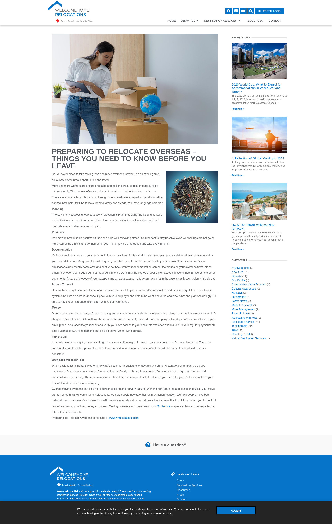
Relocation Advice (243, 322)
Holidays (237, 293)
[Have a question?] (147, 444)
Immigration (239, 297)
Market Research (242, 305)
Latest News (239, 301)
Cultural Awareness (244, 288)
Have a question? (169, 445)
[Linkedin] (236, 11)
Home (171, 20)
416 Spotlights (240, 268)
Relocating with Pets (244, 317)
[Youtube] (243, 11)
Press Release (241, 313)
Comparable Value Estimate (249, 284)
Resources (254, 20)
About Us (188, 20)
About (180, 480)
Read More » (238, 108)
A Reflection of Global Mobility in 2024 (258, 158)
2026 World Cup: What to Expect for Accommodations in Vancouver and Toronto (257, 88)
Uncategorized (241, 334)
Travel (235, 330)
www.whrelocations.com (124, 418)
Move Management (243, 309)
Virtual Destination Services (249, 338)
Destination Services (220, 20)
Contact (275, 20)
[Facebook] (228, 11)
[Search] (250, 11)
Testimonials (239, 326)
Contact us (163, 406)
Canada (237, 276)
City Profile (238, 280)
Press (180, 495)
